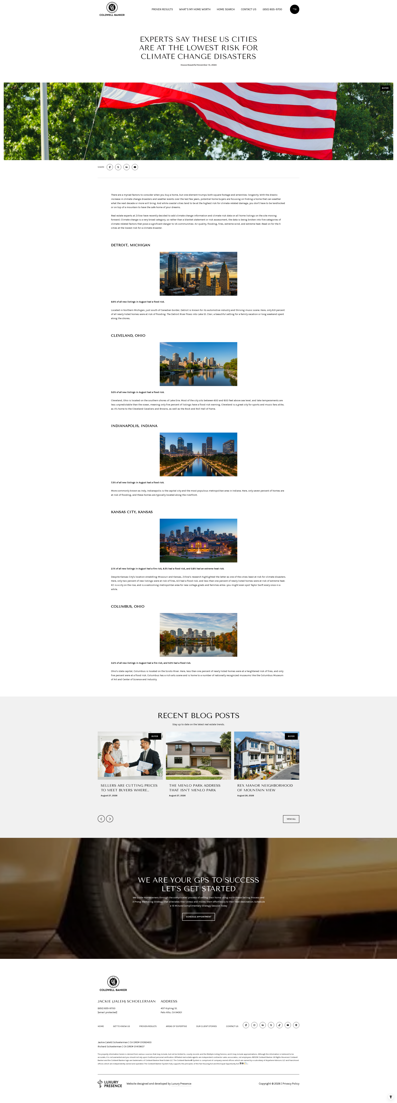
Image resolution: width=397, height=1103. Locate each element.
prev (101, 818)
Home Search (226, 9)
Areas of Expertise (176, 1026)
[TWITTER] (271, 1025)
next (109, 818)
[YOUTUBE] (288, 1025)
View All (291, 819)
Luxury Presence (181, 1083)
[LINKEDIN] (263, 1025)
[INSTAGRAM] (254, 1025)
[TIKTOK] (279, 1025)
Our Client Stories (206, 1026)
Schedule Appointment (198, 916)
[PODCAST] (296, 1025)
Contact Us (232, 1026)
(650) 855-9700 (272, 9)
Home (101, 1026)
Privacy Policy (291, 1083)
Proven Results (162, 9)
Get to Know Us (121, 1026)
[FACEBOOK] (246, 1025)
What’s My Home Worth (195, 9)
